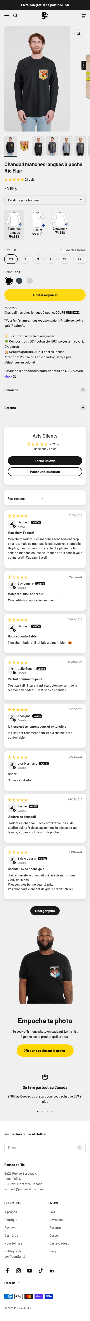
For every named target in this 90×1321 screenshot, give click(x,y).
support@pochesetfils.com (23, 1189)
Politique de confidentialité (15, 1253)
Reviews (10, 1227)
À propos (10, 1212)
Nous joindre (13, 1243)
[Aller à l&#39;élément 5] (66, 146)
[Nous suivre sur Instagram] (18, 1271)
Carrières (11, 1235)
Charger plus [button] (45, 911)
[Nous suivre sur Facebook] (7, 1271)
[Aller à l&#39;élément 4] (52, 146)
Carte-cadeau (59, 1243)
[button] (14, 179)
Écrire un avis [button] (45, 461)
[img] (18, 516)
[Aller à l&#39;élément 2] (24, 146)
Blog (52, 1251)
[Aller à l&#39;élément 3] (38, 146)
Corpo (53, 1235)
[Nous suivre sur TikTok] (41, 1271)
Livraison (56, 1220)
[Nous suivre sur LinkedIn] (52, 1271)
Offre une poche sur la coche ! (45, 1051)
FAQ (52, 1212)
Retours (55, 1227)
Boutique (10, 1220)
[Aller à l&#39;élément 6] (80, 146)
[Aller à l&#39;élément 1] (10, 146)
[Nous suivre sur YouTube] (30, 1271)
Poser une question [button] (45, 471)
